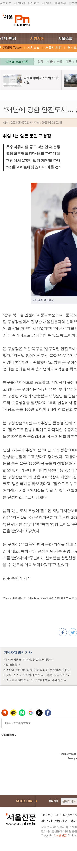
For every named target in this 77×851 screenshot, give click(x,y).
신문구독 (46, 815)
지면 (70, 815)
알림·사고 (61, 820)
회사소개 (46, 820)
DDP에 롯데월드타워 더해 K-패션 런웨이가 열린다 (38, 669)
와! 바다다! (13, 664)
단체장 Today (12, 47)
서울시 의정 (53, 47)
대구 (69, 61)
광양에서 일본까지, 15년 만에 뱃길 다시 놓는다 (36, 680)
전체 (40, 61)
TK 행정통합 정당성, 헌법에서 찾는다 (30, 659)
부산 (59, 61)
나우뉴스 (33, 2)
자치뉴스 (33, 47)
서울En (47, 2)
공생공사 (60, 2)
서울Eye (19, 2)
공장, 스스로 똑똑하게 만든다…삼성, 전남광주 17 (37, 675)
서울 (50, 61)
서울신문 (5, 2)
